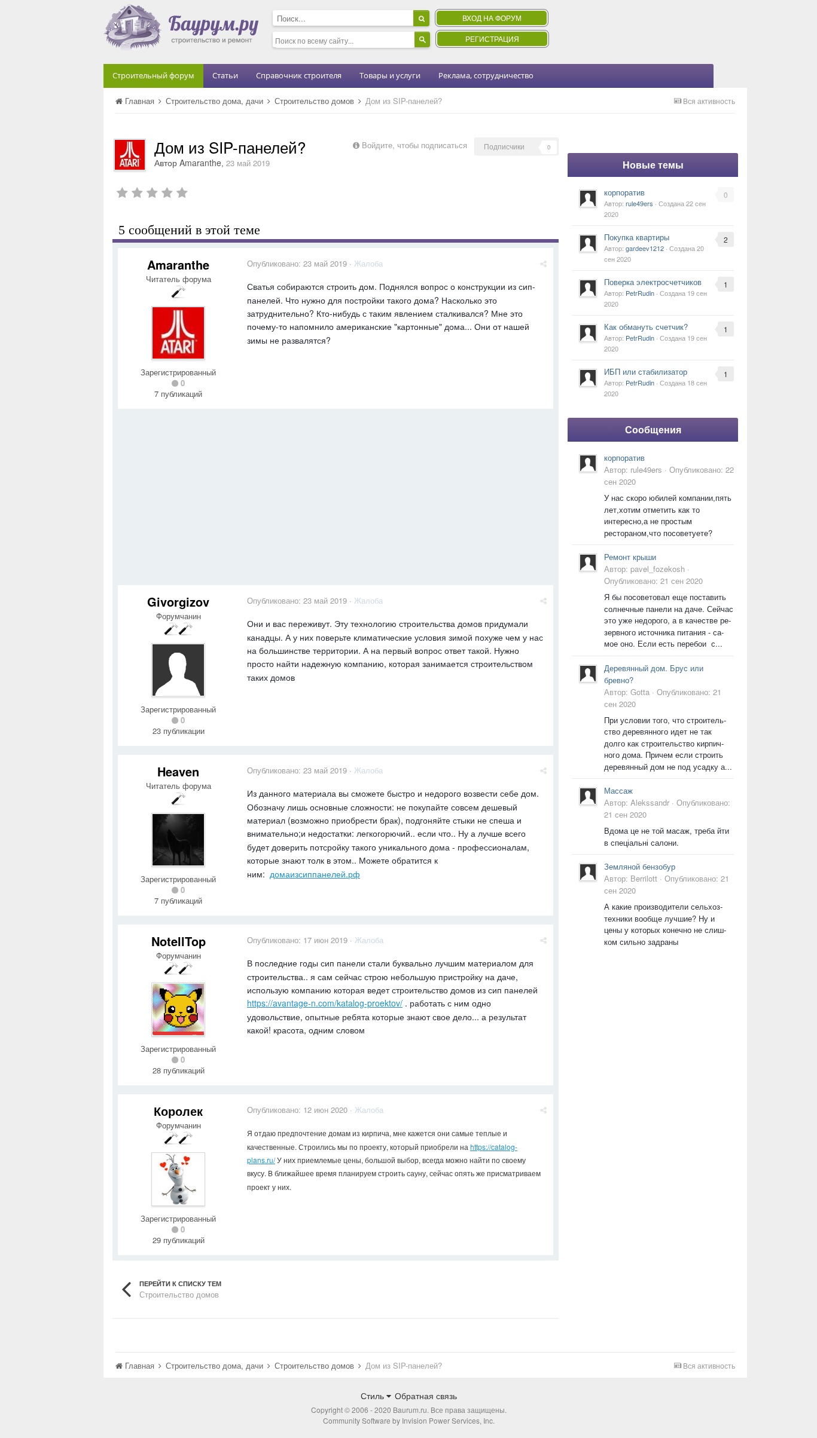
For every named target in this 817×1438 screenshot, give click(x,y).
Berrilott (643, 878)
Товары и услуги (389, 75)
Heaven (178, 771)
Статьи (225, 75)
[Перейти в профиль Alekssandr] (588, 796)
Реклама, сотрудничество (486, 75)
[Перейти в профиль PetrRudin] (588, 288)
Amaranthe (200, 163)
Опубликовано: (297, 263)
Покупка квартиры (636, 237)
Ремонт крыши (630, 556)
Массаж (618, 790)
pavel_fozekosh (657, 568)
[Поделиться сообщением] (543, 263)
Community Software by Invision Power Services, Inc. (409, 1420)
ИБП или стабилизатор (645, 371)
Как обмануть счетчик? (646, 326)
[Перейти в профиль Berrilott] (588, 872)
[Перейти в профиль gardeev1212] (588, 243)
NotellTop (178, 941)
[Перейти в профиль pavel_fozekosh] (588, 562)
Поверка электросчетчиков (653, 281)
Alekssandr (649, 802)
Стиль (373, 1396)
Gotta (640, 691)
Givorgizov (178, 601)
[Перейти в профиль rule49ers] (588, 198)
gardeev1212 (645, 248)
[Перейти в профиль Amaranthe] (130, 155)
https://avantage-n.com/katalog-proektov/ (325, 1003)
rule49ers (639, 203)
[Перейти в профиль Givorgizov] (178, 670)
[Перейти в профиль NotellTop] (178, 1009)
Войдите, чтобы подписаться (414, 145)
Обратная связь (426, 1396)
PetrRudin (640, 293)
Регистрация (492, 38)
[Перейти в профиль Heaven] (178, 840)
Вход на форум (492, 18)
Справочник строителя (299, 75)
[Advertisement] (335, 501)
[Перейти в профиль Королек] (178, 1179)
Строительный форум (153, 75)
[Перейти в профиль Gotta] (588, 674)
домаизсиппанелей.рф (315, 874)
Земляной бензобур (639, 866)
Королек (178, 1110)
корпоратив (624, 192)
